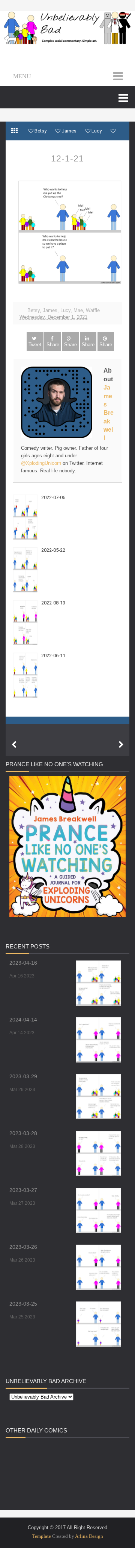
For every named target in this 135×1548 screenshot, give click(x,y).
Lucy (65, 310)
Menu (22, 76)
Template (41, 1536)
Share (52, 344)
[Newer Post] (14, 744)
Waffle (93, 310)
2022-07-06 (53, 497)
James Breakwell (109, 412)
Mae (78, 310)
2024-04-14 (23, 1020)
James (50, 310)
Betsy (33, 310)
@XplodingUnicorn (41, 463)
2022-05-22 (53, 550)
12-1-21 (67, 158)
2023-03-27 (23, 1190)
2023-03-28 (23, 1133)
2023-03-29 (23, 1076)
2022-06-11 (53, 655)
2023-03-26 (23, 1247)
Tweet (34, 344)
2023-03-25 (23, 1304)
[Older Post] (121, 744)
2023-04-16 (23, 963)
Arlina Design (89, 1536)
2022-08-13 (53, 603)
